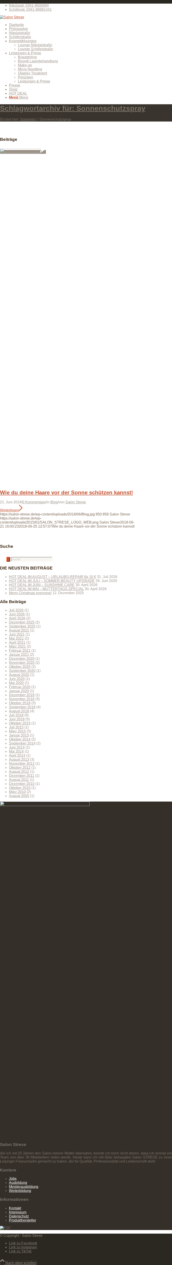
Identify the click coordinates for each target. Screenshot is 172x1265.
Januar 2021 (19, 654)
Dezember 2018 (21, 695)
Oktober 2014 (19, 739)
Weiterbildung (20, 1191)
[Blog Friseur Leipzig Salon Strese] (23, 152)
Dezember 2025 (21, 622)
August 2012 (19, 772)
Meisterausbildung (23, 1187)
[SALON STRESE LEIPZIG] (12, 17)
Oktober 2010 (19, 788)
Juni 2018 (17, 719)
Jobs (13, 1178)
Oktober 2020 (19, 667)
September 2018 (22, 707)
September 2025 (22, 626)
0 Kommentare (34, 502)
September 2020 (22, 671)
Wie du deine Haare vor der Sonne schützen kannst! (66, 492)
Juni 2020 (17, 679)
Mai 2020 (16, 683)
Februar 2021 (19, 650)
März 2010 (17, 792)
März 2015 (17, 731)
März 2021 (17, 646)
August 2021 (19, 630)
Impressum (17, 1212)
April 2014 (17, 755)
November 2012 (21, 763)
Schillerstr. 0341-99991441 (30, 9)
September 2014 (22, 743)
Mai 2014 (16, 751)
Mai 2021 (16, 638)
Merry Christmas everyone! (30, 593)
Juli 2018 (16, 715)
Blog (54, 502)
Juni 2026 (17, 614)
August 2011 (19, 780)
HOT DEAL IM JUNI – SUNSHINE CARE (42, 585)
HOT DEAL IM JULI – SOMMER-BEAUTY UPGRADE (52, 581)
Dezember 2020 (21, 659)
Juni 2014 (17, 747)
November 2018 (21, 699)
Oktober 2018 (19, 703)
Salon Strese (75, 502)
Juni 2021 (17, 634)
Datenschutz (19, 1216)
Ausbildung (18, 1183)
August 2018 (19, 711)
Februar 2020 (19, 687)
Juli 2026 (16, 610)
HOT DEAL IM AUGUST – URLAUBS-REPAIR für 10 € (52, 577)
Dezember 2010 (21, 784)
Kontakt (15, 1208)
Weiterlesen (9, 510)
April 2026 (17, 618)
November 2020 (21, 663)
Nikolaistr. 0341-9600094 (29, 5)
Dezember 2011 (21, 776)
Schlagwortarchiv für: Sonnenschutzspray (72, 108)
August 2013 (19, 759)
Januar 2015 (19, 735)
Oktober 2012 (19, 767)
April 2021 (17, 642)
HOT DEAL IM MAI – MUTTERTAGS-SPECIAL (46, 589)
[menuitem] (90, 6)
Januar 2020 (19, 691)
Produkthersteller (22, 1220)
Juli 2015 (16, 727)
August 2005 (19, 796)
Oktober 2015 (19, 723)
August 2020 (19, 675)
